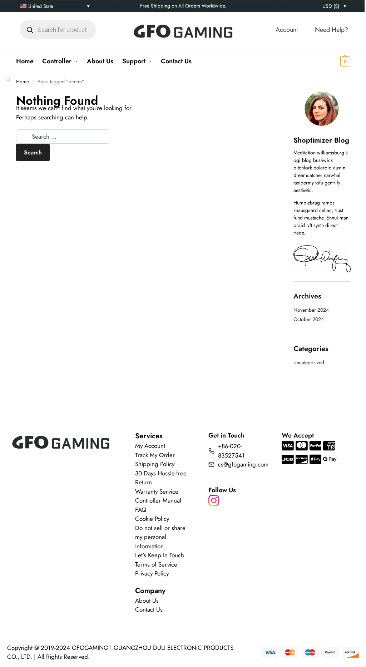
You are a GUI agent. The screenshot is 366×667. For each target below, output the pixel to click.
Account (287, 29)
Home (22, 81)
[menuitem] (55, 6)
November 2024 (311, 309)
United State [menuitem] (40, 6)
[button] (334, 61)
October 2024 (308, 319)
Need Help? (331, 29)
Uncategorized (308, 362)
